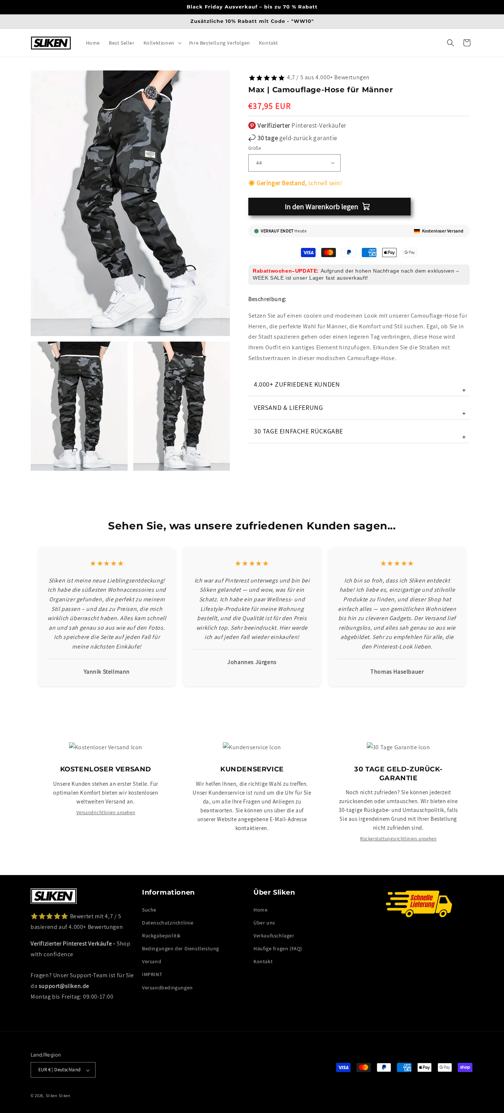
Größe (254, 148)
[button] (161, 43)
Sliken (52, 1096)
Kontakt (263, 961)
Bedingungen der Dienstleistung (180, 948)
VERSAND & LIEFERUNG (360, 410)
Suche (149, 909)
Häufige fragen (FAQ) (277, 948)
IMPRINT (152, 974)
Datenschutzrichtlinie (168, 922)
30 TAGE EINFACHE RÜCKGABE (360, 433)
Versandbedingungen (167, 987)
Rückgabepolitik (161, 935)
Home (260, 909)
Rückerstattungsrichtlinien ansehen (398, 839)
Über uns (264, 922)
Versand (151, 961)
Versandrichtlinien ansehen (105, 812)
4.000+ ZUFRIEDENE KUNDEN (360, 387)
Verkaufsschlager (273, 935)
